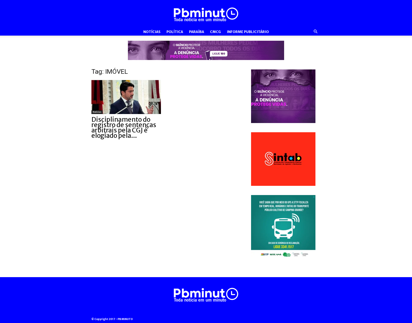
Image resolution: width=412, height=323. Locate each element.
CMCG (215, 32)
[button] (315, 32)
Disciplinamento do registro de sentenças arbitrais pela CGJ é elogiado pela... (123, 127)
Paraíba (196, 32)
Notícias (152, 32)
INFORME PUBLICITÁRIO (248, 32)
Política (175, 32)
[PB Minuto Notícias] (206, 14)
